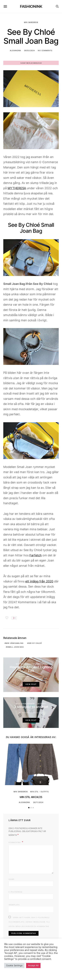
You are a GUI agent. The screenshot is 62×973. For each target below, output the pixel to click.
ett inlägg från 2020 (39, 581)
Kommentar (15, 842)
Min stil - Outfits (39, 792)
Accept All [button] (33, 965)
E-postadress (15, 892)
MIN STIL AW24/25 (31, 797)
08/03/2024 (38, 676)
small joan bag (15, 647)
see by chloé (35, 643)
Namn (11, 879)
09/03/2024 (29, 50)
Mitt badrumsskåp (25, 664)
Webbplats (14, 905)
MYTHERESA (17, 188)
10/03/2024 (38, 713)
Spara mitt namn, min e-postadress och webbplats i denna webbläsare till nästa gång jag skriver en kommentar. (29, 921)
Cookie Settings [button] (14, 965)
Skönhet (41, 664)
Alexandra (15, 50)
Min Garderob (31, 22)
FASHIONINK (31, 6)
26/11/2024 (38, 802)
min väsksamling (14, 643)
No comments (45, 50)
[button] (29, 808)
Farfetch (35, 555)
